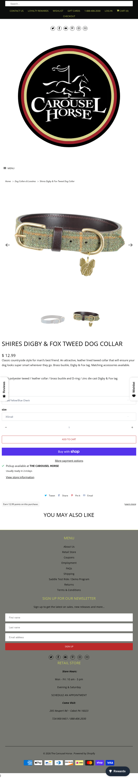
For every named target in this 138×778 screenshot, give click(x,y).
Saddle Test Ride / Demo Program (69, 579)
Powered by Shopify (84, 753)
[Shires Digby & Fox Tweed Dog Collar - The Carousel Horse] (69, 245)
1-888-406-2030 (92, 10)
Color (5, 393)
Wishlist (58, 10)
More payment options (69, 460)
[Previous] (8, 245)
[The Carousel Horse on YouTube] (65, 28)
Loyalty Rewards (38, 10)
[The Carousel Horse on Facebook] (59, 28)
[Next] (130, 245)
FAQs (69, 568)
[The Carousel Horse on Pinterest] (72, 28)
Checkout (69, 16)
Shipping (69, 573)
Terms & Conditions (69, 590)
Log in (108, 10)
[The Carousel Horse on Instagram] (78, 28)
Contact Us (17, 10)
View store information (20, 477)
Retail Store (69, 552)
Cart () (123, 10)
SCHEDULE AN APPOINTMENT (69, 695)
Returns (69, 584)
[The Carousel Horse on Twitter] (52, 28)
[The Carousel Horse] (69, 96)
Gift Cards (74, 10)
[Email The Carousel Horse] (85, 28)
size (4, 409)
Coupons (69, 557)
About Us (69, 546)
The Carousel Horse (62, 753)
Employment (69, 562)
